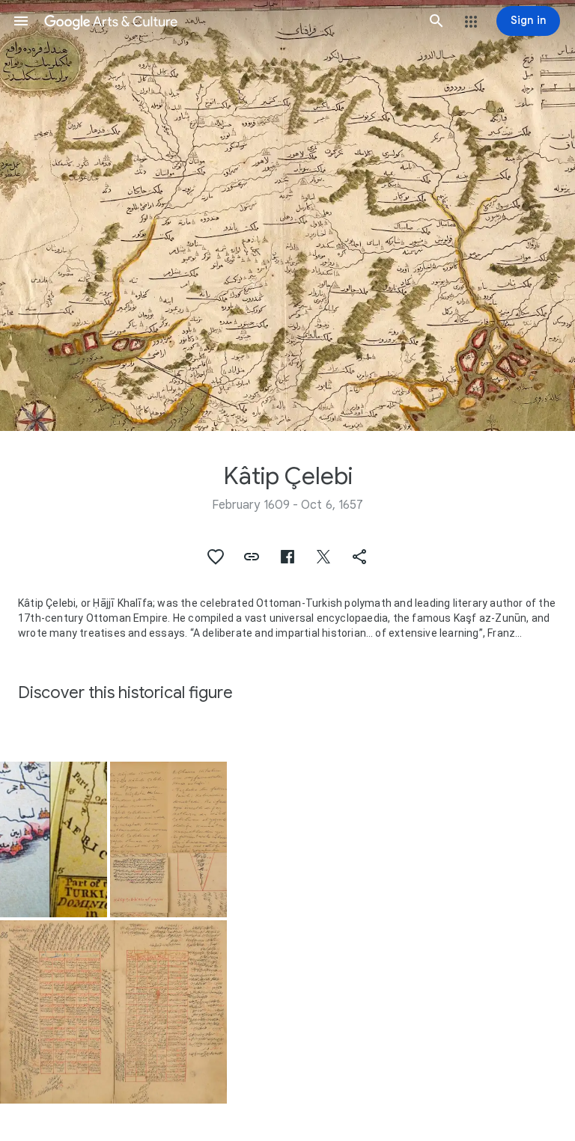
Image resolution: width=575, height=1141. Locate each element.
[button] (21, 21)
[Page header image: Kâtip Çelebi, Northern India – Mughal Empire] (287, 215)
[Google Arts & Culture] (229, 21)
